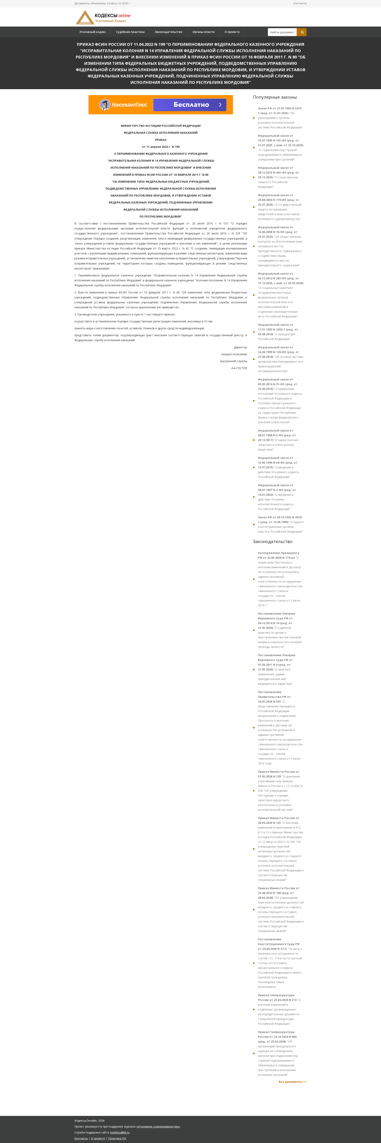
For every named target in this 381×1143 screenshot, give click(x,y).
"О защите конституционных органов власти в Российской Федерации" (281, 524)
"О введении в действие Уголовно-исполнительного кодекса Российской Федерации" (277, 497)
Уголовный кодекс (92, 32)
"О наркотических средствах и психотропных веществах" (278, 440)
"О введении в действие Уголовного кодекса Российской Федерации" (278, 467)
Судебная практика (130, 32)
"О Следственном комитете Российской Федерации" (278, 177)
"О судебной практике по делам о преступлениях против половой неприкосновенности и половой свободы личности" (279, 630)
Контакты (300, 3)
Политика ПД (117, 1138)
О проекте (232, 32)
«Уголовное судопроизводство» (158, 1126)
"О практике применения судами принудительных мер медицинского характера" (276, 669)
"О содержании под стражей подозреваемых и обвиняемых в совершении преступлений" (280, 147)
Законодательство (168, 32)
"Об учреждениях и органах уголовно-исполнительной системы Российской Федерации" (280, 117)
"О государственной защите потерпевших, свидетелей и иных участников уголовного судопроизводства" (279, 207)
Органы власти (203, 32)
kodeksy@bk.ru (120, 1132)
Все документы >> (293, 1082)
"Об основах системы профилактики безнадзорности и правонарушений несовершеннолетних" (280, 359)
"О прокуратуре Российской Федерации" (278, 332)
